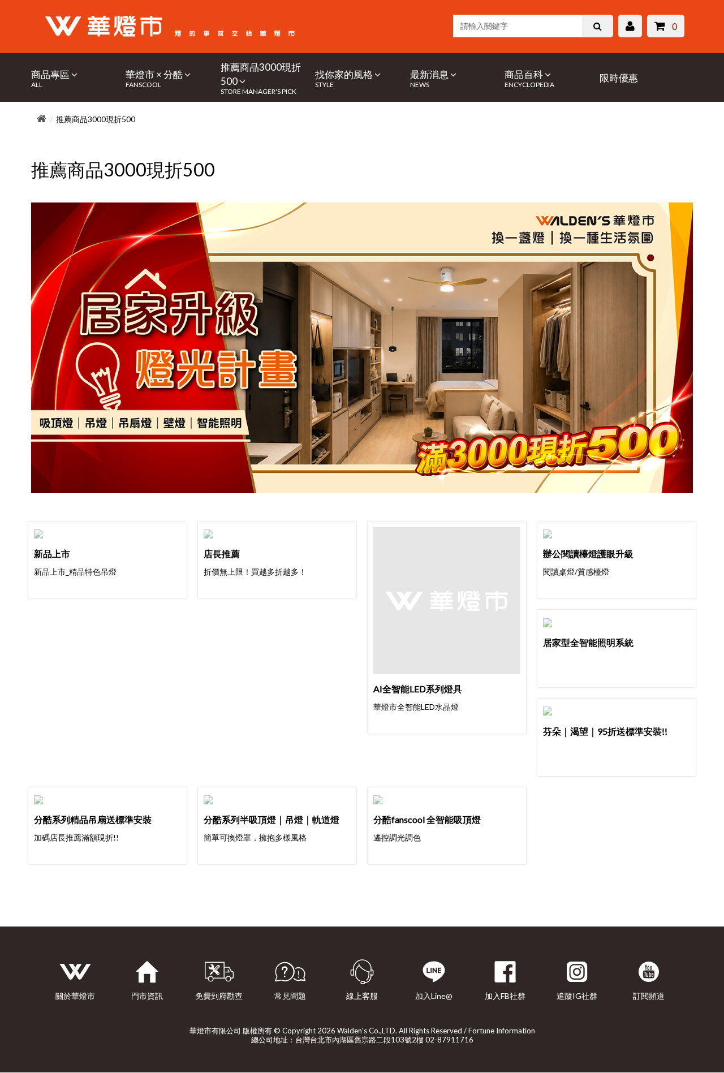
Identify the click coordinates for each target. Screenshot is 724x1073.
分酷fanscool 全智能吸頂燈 (427, 819)
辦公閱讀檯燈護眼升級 (588, 553)
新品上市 (52, 553)
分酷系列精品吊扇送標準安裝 (93, 819)
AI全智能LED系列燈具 (417, 688)
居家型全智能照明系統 (588, 642)
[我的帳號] (630, 27)
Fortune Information (501, 1030)
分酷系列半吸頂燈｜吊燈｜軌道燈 (271, 819)
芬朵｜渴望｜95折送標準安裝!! (605, 731)
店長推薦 (222, 553)
